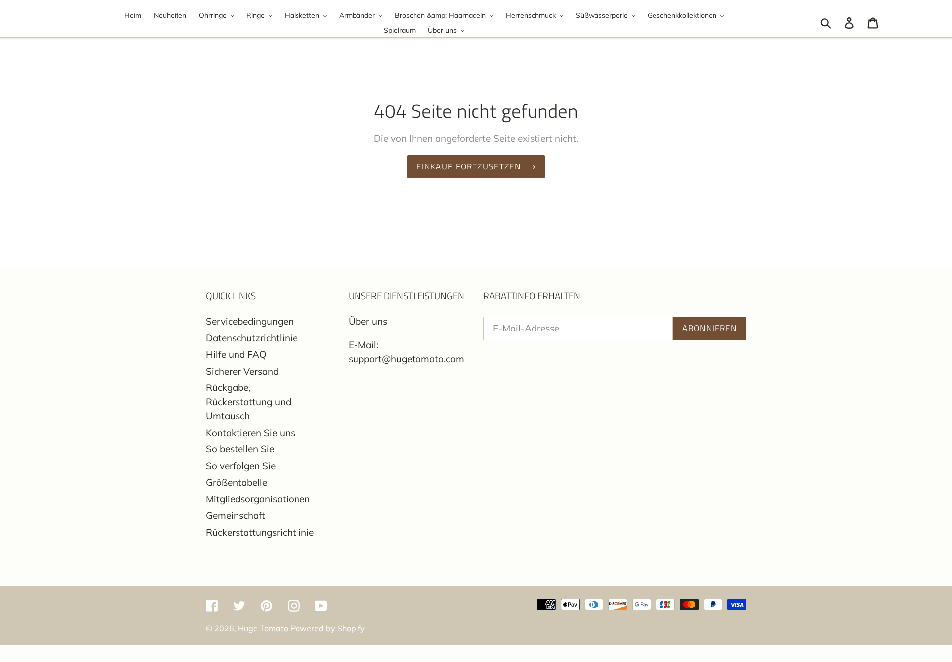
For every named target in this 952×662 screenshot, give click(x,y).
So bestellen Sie (240, 449)
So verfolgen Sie (241, 466)
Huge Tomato (263, 628)
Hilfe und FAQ (236, 354)
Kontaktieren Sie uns (250, 433)
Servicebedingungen (250, 321)
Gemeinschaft (235, 515)
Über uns (368, 321)
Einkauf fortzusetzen (468, 166)
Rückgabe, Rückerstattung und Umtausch (248, 402)
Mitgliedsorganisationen (258, 499)
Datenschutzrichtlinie (252, 338)
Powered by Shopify (328, 628)
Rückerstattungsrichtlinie (260, 532)
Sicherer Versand (242, 371)
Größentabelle (236, 482)
